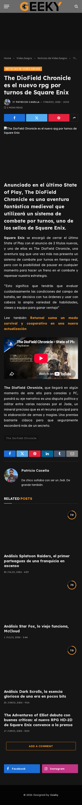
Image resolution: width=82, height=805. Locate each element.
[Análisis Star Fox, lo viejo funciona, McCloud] (41, 600)
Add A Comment (41, 746)
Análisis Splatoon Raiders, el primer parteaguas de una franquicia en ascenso (37, 561)
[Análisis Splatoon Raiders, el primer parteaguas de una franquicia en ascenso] (41, 530)
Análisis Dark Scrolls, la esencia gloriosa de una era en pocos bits (35, 694)
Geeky (54, 794)
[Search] (76, 6)
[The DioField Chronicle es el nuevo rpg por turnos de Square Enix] (41, 151)
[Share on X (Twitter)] (36, 118)
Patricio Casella (27, 102)
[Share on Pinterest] (58, 118)
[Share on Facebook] (14, 118)
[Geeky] (41, 6)
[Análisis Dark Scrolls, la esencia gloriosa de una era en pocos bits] (41, 665)
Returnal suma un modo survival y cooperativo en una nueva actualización (41, 323)
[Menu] (6, 6)
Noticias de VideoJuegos (23, 68)
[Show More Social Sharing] (74, 118)
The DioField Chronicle (21, 438)
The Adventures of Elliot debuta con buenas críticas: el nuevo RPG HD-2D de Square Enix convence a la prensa (38, 720)
